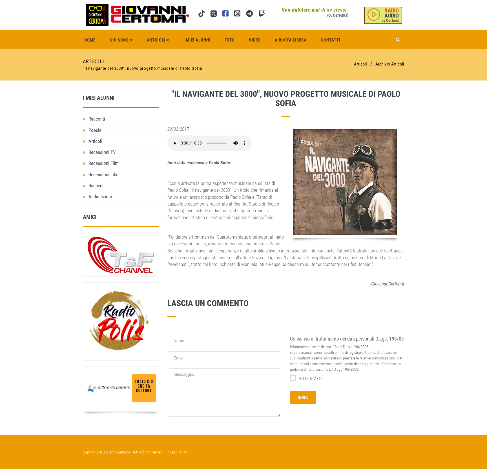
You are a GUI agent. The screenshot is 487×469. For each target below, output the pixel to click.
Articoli (157, 40)
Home (90, 40)
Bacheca (96, 185)
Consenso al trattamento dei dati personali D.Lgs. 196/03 (347, 339)
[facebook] (225, 14)
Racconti (96, 119)
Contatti (330, 40)
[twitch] (262, 14)
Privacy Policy (176, 452)
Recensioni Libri (103, 174)
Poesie (94, 130)
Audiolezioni (100, 196)
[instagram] (237, 14)
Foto (230, 40)
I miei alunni (197, 40)
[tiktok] (201, 14)
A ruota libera (291, 40)
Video (255, 40)
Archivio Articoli (389, 64)
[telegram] (249, 14)
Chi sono (120, 40)
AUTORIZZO (310, 378)
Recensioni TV (102, 152)
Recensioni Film (103, 163)
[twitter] (213, 14)
